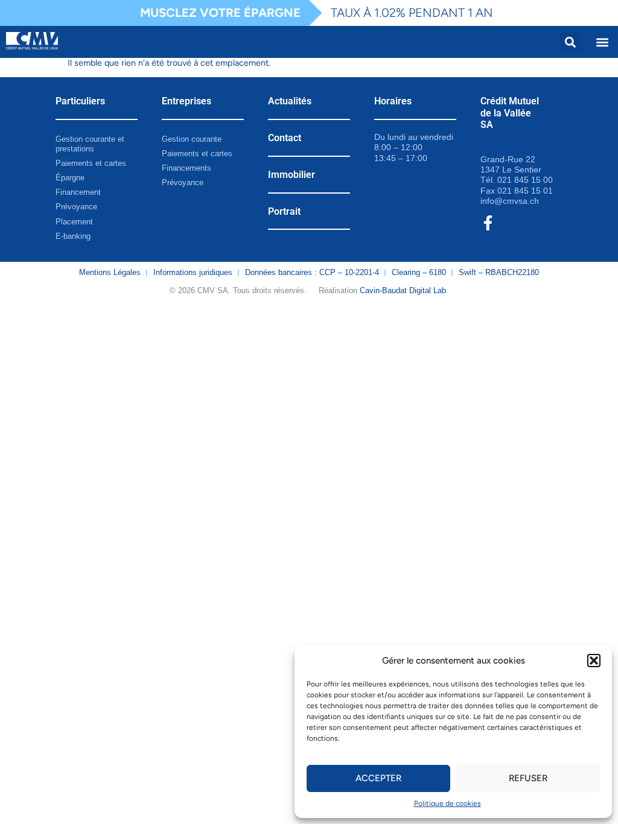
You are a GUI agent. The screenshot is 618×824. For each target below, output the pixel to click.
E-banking (73, 236)
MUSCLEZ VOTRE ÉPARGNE (220, 12)
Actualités (289, 101)
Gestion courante (191, 139)
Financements (186, 168)
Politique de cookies (447, 803)
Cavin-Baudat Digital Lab (403, 291)
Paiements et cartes (91, 163)
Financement (78, 192)
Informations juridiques (192, 272)
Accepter (378, 778)
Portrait (284, 211)
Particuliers (80, 101)
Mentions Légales (110, 272)
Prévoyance (76, 206)
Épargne (70, 177)
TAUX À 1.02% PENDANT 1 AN (412, 12)
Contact (284, 138)
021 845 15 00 (525, 180)
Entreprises (186, 101)
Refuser (528, 778)
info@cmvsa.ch (509, 201)
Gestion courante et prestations (90, 144)
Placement (74, 221)
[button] (594, 660)
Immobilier (291, 174)
